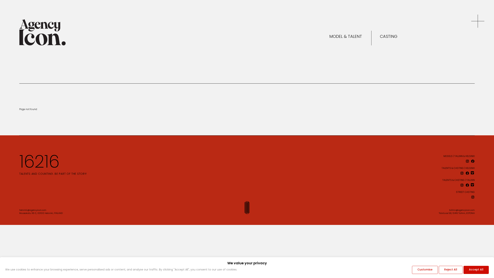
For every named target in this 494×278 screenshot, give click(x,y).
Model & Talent (345, 37)
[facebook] (473, 161)
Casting (388, 37)
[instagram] (467, 161)
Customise (424, 269)
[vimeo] (473, 173)
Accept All (476, 269)
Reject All (450, 269)
